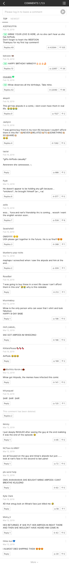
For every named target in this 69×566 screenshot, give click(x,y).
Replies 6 (8, 196)
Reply (6, 172)
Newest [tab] (15, 18)
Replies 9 (8, 113)
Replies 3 (8, 244)
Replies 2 (8, 268)
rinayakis (7, 77)
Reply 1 (7, 318)
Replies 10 (8, 68)
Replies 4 (8, 143)
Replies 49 (8, 47)
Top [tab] (5, 18)
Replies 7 (8, 220)
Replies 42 (8, 90)
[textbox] (32, 12)
